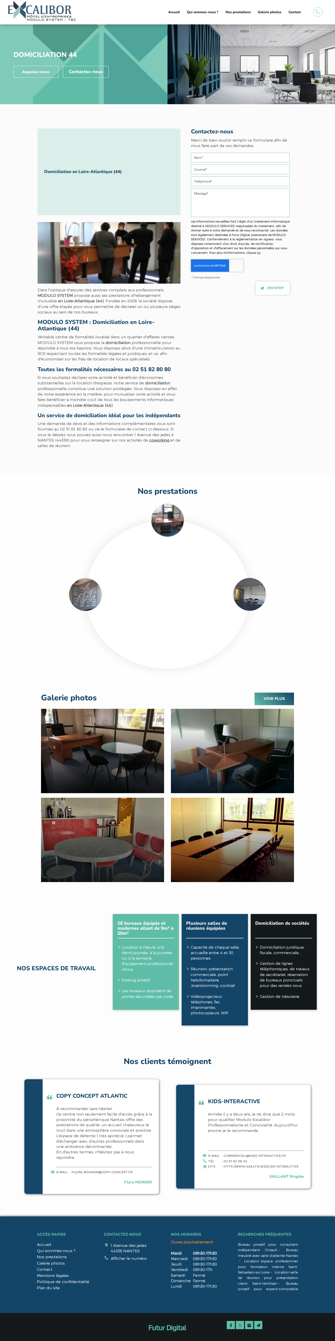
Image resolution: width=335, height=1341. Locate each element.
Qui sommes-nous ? (202, 12)
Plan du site (48, 1287)
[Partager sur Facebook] (231, 1325)
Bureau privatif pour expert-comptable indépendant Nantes (268, 1289)
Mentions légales (53, 1275)
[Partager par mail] (258, 1325)
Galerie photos (269, 12)
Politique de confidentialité (63, 1281)
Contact (295, 12)
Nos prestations (238, 12)
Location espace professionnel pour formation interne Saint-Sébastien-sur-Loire (268, 1266)
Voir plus (274, 698)
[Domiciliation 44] (109, 253)
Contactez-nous (86, 72)
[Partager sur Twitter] (240, 1325)
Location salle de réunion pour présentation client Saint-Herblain (268, 1277)
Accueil (174, 12)
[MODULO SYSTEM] (42, 11)
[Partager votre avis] (249, 1325)
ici (258, 252)
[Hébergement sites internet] (167, 1336)
